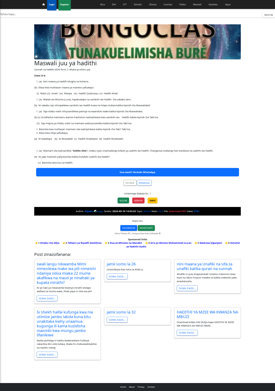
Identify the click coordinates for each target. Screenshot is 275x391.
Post (160, 211)
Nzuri (123, 200)
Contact (151, 386)
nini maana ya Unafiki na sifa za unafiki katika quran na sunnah (204, 266)
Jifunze (147, 211)
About (132, 386)
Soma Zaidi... (47, 298)
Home (123, 386)
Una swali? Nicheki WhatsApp (137, 172)
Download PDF (177, 211)
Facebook (128, 227)
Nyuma (129, 182)
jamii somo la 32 (121, 312)
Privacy (141, 386)
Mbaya (138, 200)
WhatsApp (146, 227)
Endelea (144, 182)
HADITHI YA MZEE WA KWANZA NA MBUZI (207, 314)
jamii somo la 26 (121, 264)
